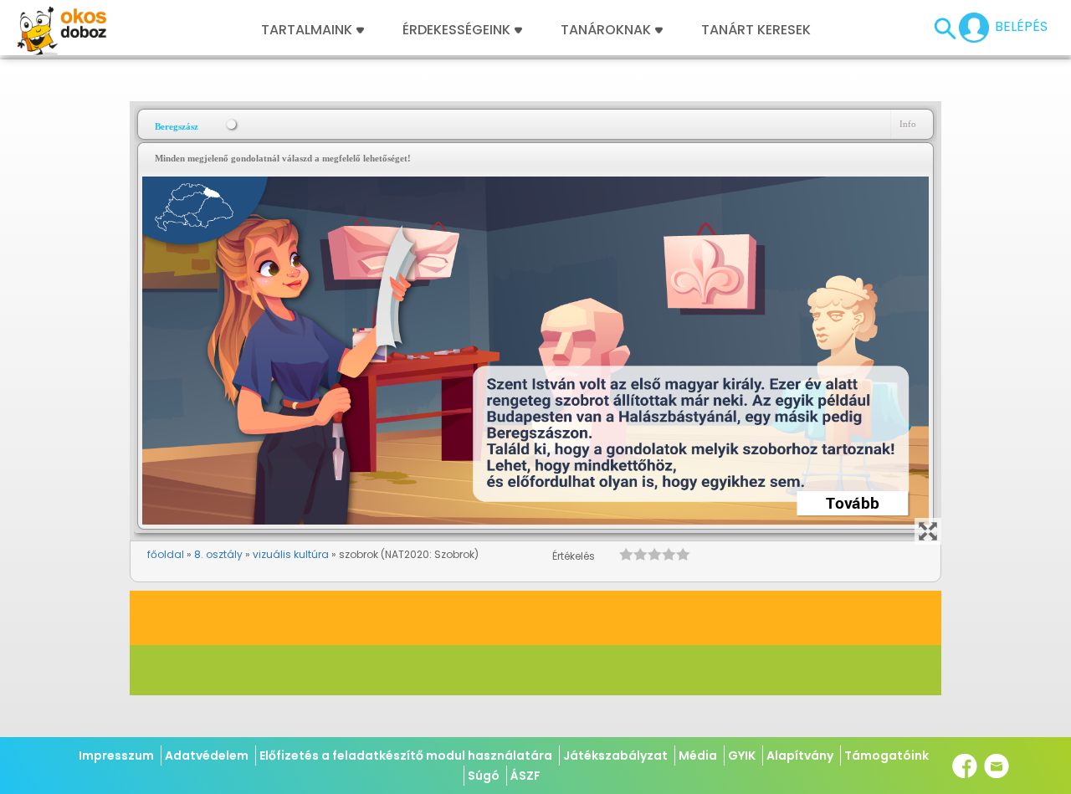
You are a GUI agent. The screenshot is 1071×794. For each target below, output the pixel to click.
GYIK (742, 755)
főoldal (165, 554)
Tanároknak (606, 30)
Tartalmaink (306, 30)
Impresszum (116, 755)
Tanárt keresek (756, 30)
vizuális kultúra (291, 554)
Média (698, 755)
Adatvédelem (207, 755)
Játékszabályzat (615, 755)
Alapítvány (799, 755)
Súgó (484, 775)
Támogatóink (886, 755)
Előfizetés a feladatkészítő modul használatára (405, 755)
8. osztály (218, 554)
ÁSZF (525, 775)
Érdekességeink (458, 30)
